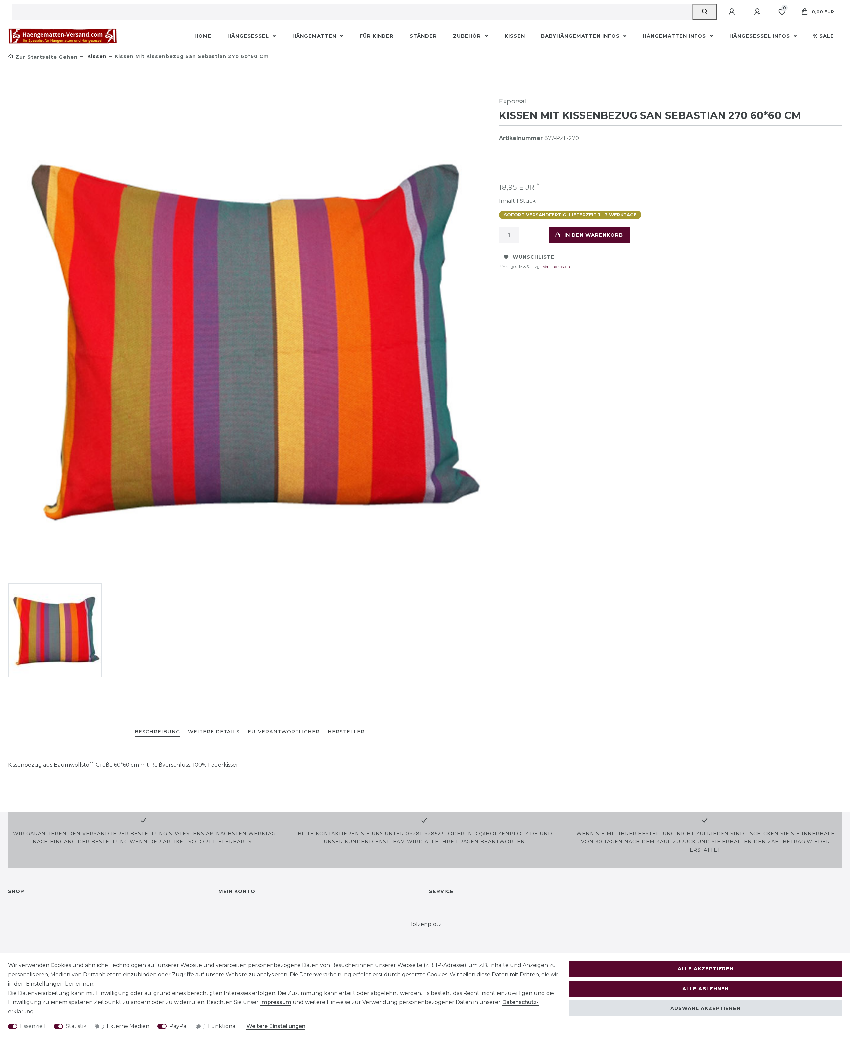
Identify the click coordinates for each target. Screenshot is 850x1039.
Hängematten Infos (675, 36)
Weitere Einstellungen (275, 1026)
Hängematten (315, 36)
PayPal (178, 1026)
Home (203, 36)
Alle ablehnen (705, 989)
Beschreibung (157, 732)
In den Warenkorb (593, 235)
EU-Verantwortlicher (284, 732)
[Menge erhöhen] (527, 235)
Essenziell (33, 1026)
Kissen (515, 36)
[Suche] (704, 12)
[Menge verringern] (539, 235)
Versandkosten (556, 266)
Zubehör (468, 36)
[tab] (157, 732)
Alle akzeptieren (706, 969)
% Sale (823, 36)
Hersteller (346, 732)
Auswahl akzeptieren (705, 1008)
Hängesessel (249, 36)
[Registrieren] (758, 12)
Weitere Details (214, 732)
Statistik (76, 1026)
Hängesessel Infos (760, 36)
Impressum (275, 1002)
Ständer (423, 36)
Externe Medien (128, 1026)
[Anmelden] (733, 12)
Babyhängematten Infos (581, 36)
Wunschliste (533, 257)
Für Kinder (377, 36)
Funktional (222, 1026)
